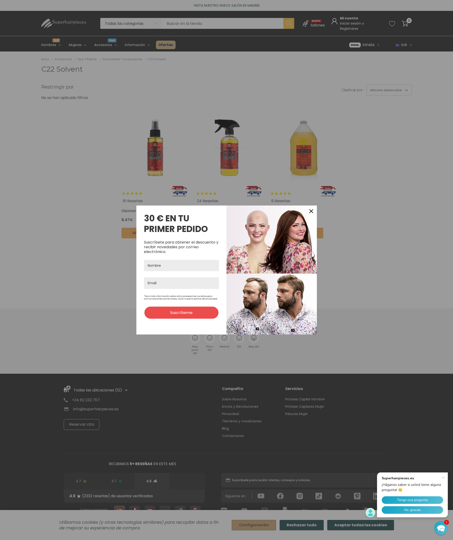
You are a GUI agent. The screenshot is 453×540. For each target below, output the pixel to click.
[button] (441, 528)
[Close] (311, 211)
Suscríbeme (181, 312)
